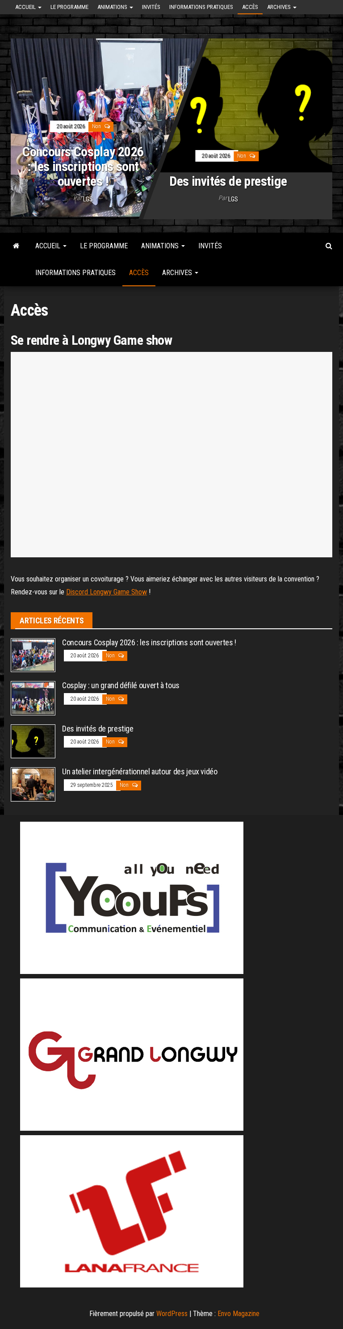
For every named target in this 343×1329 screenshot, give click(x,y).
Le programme (69, 7)
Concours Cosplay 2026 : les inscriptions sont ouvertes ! (82, 166)
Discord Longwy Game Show (106, 592)
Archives (279, 7)
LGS (88, 199)
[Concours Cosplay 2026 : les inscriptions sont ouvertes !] (171, 125)
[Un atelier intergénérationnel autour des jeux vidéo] (33, 784)
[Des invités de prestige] (33, 740)
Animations (113, 7)
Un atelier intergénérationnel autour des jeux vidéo (140, 771)
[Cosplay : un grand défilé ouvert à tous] (33, 698)
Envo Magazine (238, 1313)
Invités (151, 7)
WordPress (172, 1313)
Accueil (26, 7)
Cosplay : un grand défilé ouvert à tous (121, 685)
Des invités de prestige (228, 181)
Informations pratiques (201, 7)
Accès (250, 7)
